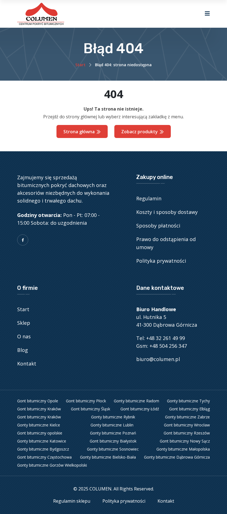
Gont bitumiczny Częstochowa (44, 457)
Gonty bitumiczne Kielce (38, 425)
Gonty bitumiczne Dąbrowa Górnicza (177, 457)
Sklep (23, 322)
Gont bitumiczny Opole (37, 400)
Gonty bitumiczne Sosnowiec (113, 449)
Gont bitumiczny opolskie (39, 433)
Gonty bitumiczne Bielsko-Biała (108, 457)
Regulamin (148, 198)
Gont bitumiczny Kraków (39, 408)
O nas (24, 336)
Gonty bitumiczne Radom (136, 400)
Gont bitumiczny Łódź (139, 408)
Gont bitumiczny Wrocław (187, 425)
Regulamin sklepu (71, 501)
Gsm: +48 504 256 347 (161, 345)
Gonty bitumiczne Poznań (113, 433)
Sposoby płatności (158, 225)
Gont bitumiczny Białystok (113, 441)
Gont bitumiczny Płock (86, 400)
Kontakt (26, 363)
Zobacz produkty (140, 132)
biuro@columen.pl (158, 359)
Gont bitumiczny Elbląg (189, 408)
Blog (22, 350)
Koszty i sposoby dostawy (167, 212)
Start (80, 64)
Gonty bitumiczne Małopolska (183, 449)
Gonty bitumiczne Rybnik (113, 417)
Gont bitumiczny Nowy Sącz (185, 441)
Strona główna (79, 132)
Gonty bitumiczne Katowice (41, 441)
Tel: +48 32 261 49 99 (160, 338)
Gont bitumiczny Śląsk (90, 408)
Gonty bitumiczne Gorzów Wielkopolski (52, 465)
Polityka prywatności (161, 260)
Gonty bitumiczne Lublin (112, 425)
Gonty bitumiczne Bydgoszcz (43, 449)
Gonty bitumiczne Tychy (188, 400)
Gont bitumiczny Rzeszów (187, 433)
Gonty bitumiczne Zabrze (187, 417)
